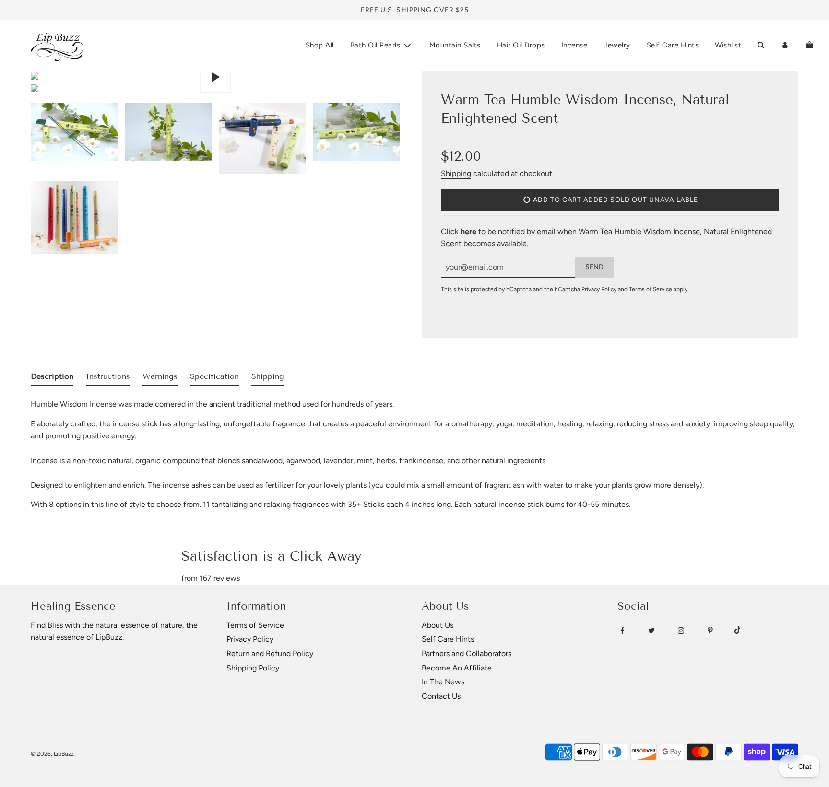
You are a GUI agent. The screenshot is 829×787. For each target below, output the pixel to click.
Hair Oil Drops (521, 45)
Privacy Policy (598, 289)
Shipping (456, 173)
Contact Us (441, 696)
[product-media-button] (215, 77)
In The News (443, 681)
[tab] (52, 378)
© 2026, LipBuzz (52, 754)
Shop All (320, 45)
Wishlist (728, 45)
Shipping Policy (252, 667)
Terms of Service (650, 289)
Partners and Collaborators (466, 653)
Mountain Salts (455, 45)
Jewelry (617, 45)
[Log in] (785, 45)
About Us (437, 625)
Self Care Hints (673, 45)
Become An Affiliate (457, 667)
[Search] (760, 45)
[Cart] (809, 45)
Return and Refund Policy (269, 653)
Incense (574, 45)
